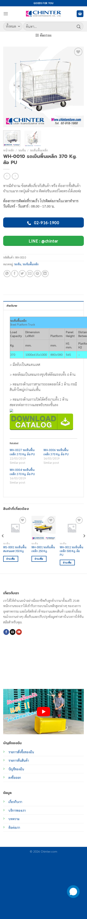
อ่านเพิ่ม (10, 558)
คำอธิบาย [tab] (12, 306)
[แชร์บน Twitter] (22, 273)
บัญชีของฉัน (16, 769)
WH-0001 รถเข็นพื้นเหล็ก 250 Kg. (43, 549)
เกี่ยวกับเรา (15, 802)
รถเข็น (22, 150)
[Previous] (10, 87)
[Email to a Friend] (29, 273)
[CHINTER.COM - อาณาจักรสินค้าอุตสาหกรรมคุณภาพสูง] (43, 14)
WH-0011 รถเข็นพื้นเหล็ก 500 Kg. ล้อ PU (71, 550)
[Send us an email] (12, 632)
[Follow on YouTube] (19, 632)
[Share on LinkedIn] (45, 273)
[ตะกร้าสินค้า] (80, 13)
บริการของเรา (17, 810)
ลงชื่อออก (14, 777)
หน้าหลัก (8, 150)
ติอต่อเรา (14, 827)
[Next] (77, 87)
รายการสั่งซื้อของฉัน (21, 752)
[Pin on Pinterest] (37, 273)
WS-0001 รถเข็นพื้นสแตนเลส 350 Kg (14, 549)
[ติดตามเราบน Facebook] (6, 632)
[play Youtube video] (43, 711)
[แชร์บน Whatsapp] (7, 273)
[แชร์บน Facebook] (14, 273)
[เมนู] (5, 13)
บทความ (13, 819)
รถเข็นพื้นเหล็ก (39, 150)
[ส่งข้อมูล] (79, 26)
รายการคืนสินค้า (18, 760)
